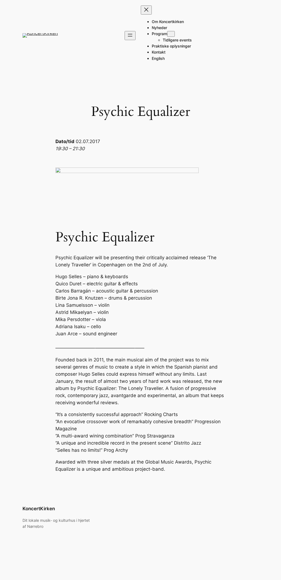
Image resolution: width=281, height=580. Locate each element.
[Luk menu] (146, 10)
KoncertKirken (39, 508)
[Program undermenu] (171, 34)
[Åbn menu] (130, 35)
